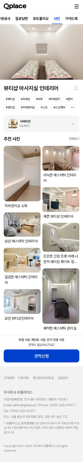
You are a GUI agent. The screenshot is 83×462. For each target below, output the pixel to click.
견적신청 (41, 356)
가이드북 (71, 18)
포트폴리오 (41, 18)
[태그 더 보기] (72, 107)
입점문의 (63, 378)
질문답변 (21, 18)
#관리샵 (10, 107)
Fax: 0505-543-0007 (19, 411)
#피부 (39, 99)
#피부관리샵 (28, 107)
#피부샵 (25, 99)
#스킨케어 (59, 107)
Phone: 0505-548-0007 (56, 405)
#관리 (69, 99)
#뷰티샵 (10, 99)
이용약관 (23, 378)
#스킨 (44, 107)
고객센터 (9, 378)
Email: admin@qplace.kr (20, 405)
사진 (57, 18)
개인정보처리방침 (43, 378)
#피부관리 (54, 99)
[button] (76, 6)
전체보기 (74, 139)
